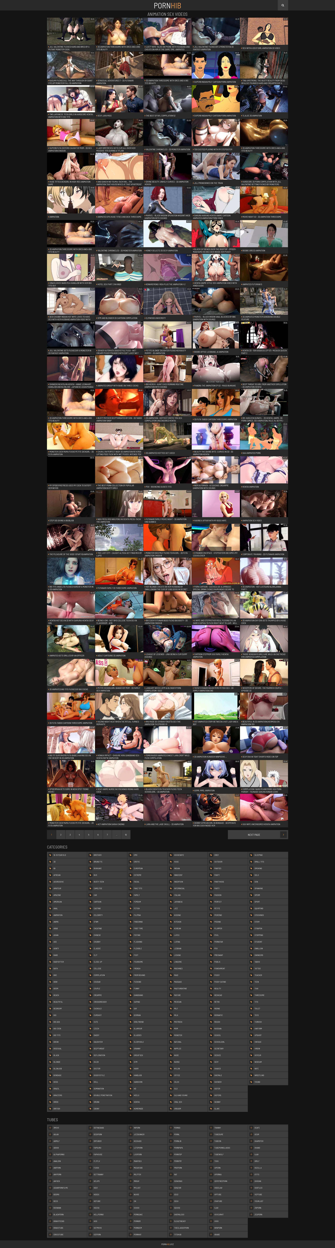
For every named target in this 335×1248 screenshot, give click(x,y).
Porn (167, 5)
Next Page (254, 834)
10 (126, 834)
